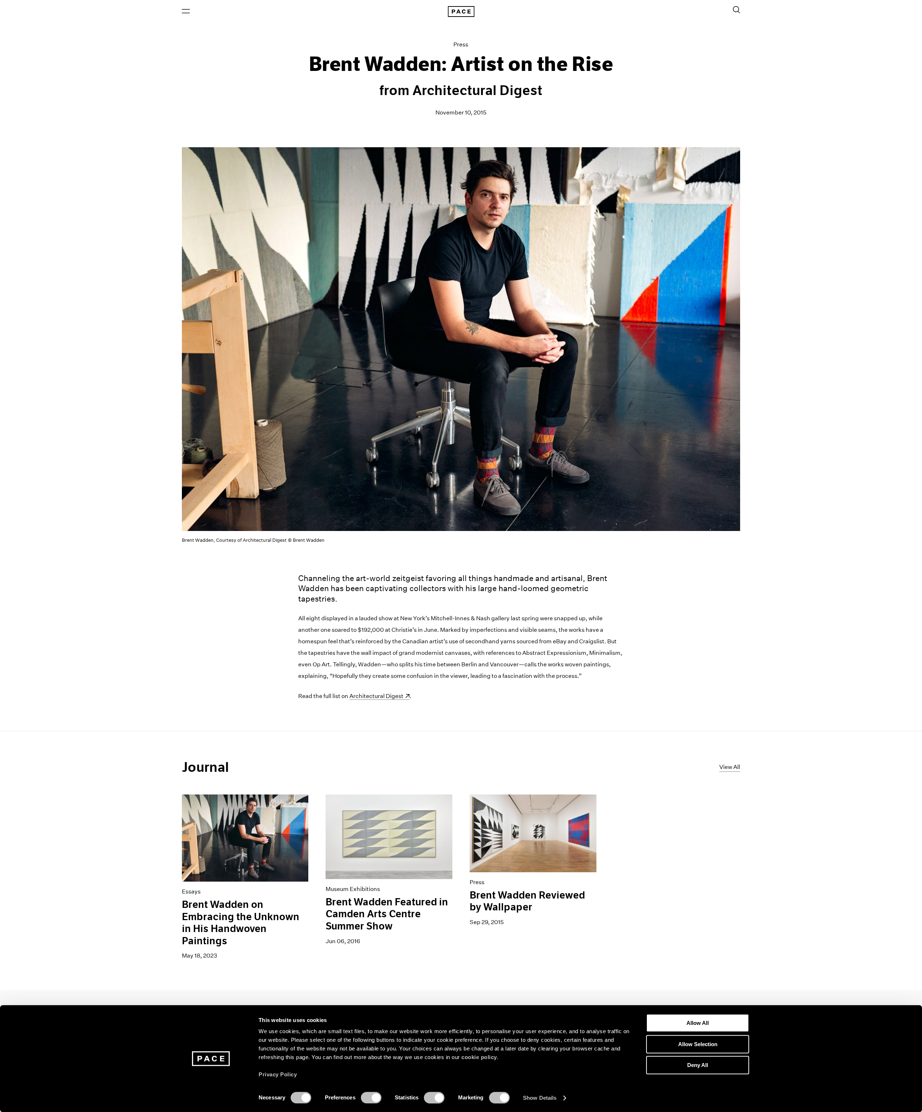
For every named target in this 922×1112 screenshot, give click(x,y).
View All (729, 767)
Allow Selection (697, 1044)
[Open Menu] (186, 11)
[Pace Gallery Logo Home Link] (461, 11)
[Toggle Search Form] (736, 9)
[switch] (371, 1097)
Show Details (539, 1098)
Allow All (697, 1023)
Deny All (697, 1065)
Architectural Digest (379, 696)
